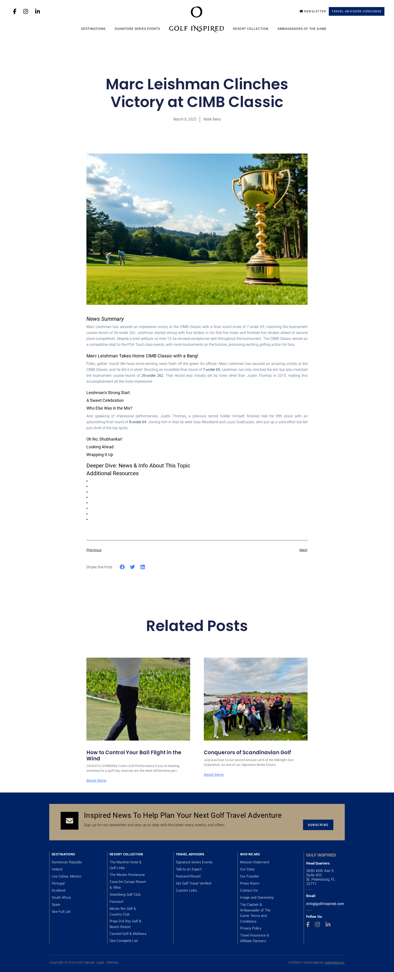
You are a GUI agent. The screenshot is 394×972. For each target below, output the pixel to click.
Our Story (247, 869)
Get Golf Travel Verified (193, 883)
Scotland (58, 890)
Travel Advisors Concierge (357, 11)
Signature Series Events (137, 29)
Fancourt (116, 902)
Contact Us (249, 890)
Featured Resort (188, 876)
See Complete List (124, 941)
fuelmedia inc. (335, 962)
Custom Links (186, 890)
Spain (56, 905)
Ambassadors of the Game (302, 29)
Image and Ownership (257, 897)
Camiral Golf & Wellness (128, 934)
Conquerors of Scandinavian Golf (247, 752)
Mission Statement (254, 862)
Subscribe (318, 825)
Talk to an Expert (189, 869)
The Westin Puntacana (127, 875)
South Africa (61, 897)
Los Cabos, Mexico (66, 876)
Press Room (249, 883)
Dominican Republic (67, 862)
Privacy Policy (250, 928)
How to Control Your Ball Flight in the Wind (133, 755)
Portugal (58, 883)
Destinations (93, 29)
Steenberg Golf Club (125, 894)
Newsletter (315, 11)
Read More (96, 780)
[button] (122, 567)
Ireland (57, 869)
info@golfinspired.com (325, 904)
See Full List (61, 912)
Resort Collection (250, 29)
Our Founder (249, 876)
